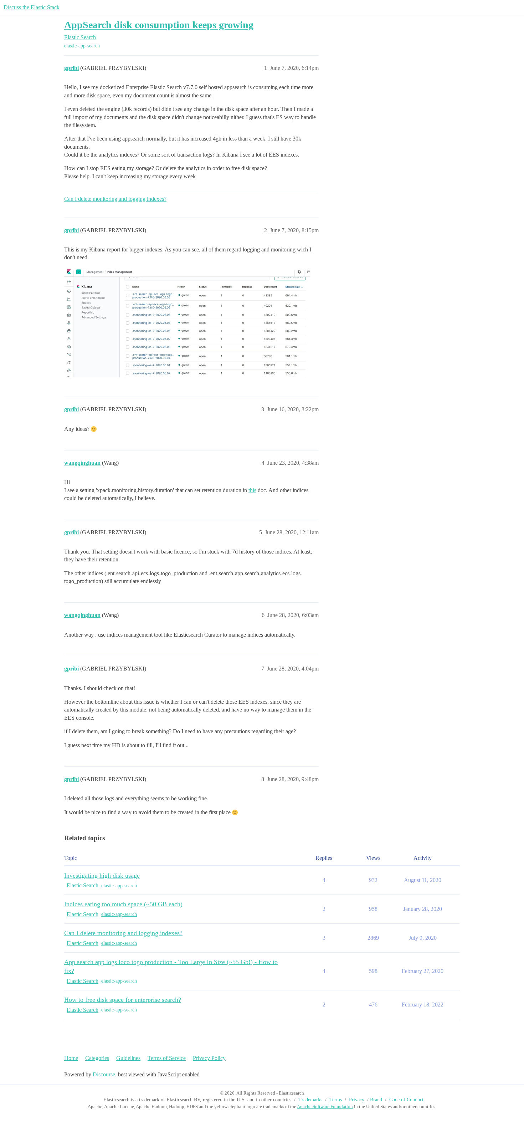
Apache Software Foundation (325, 1106)
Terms (335, 1099)
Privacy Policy (209, 1058)
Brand (376, 1099)
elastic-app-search (82, 46)
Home (71, 1058)
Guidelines (128, 1058)
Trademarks (310, 1099)
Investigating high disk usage (102, 875)
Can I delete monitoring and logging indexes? (115, 199)
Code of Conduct (406, 1099)
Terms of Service (167, 1058)
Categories (97, 1058)
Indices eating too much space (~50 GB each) (123, 904)
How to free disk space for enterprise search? (122, 999)
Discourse (104, 1074)
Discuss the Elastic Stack (32, 7)
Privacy (356, 1099)
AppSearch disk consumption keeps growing (158, 24)
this (252, 490)
